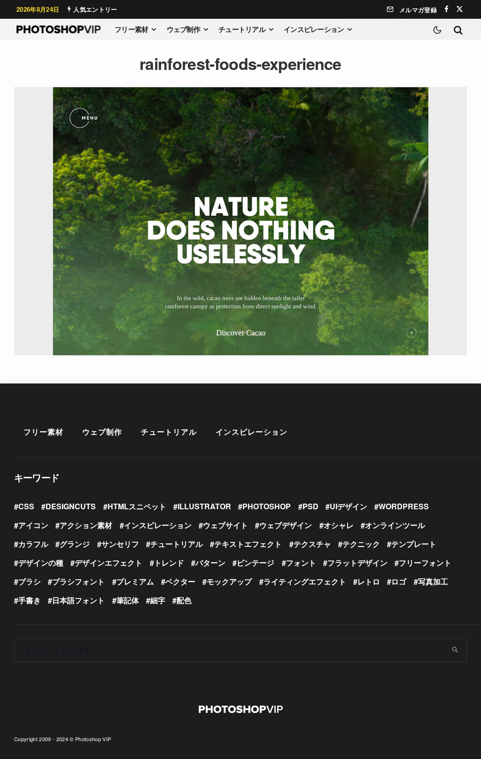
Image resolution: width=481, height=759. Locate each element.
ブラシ (29, 581)
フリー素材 (131, 29)
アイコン (33, 525)
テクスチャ (312, 543)
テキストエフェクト (248, 543)
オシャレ (339, 525)
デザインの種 (40, 562)
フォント (301, 562)
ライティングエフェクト (305, 581)
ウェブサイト (225, 525)
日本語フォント (78, 600)
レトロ (368, 581)
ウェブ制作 (183, 29)
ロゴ (398, 581)
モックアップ (229, 581)
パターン (210, 562)
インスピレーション (314, 29)
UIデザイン (348, 506)
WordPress (404, 506)
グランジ (75, 543)
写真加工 (433, 581)
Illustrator (204, 506)
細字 (157, 600)
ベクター (180, 581)
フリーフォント (425, 562)
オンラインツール (395, 525)
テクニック (361, 543)
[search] (455, 650)
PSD (310, 506)
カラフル (33, 543)
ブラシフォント (78, 581)
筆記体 (127, 600)
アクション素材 (86, 525)
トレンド (169, 562)
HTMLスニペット (137, 506)
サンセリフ (120, 543)
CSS (26, 506)
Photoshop (266, 506)
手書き (29, 600)
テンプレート (413, 543)
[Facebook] (446, 9)
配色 (184, 600)
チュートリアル (241, 29)
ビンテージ (255, 562)
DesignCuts (71, 506)
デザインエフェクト (108, 562)
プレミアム (135, 581)
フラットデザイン (357, 562)
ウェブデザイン (285, 525)
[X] (459, 9)
